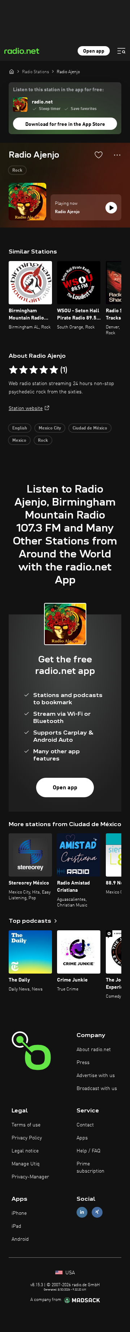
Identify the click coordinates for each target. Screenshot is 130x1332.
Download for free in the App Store (65, 124)
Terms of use (26, 1125)
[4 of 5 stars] (44, 370)
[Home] (11, 71)
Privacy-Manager (30, 1176)
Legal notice (25, 1151)
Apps (82, 1138)
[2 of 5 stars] (23, 370)
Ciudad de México (90, 428)
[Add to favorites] (98, 154)
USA (69, 1272)
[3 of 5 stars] (34, 370)
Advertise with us (96, 1075)
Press (83, 1062)
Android (20, 1239)
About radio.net (94, 1049)
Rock (17, 170)
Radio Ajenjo (67, 212)
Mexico (19, 440)
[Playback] (111, 207)
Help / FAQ (88, 1151)
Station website (26, 408)
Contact (85, 1125)
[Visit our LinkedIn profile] (82, 1212)
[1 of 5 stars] (13, 370)
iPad (16, 1226)
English (19, 428)
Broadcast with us (97, 1088)
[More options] (117, 155)
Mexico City (50, 428)
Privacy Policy (27, 1138)
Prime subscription (90, 1167)
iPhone (19, 1213)
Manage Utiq (26, 1163)
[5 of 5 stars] (54, 370)
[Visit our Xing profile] (97, 1212)
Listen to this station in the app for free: (58, 89)
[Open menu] (121, 51)
